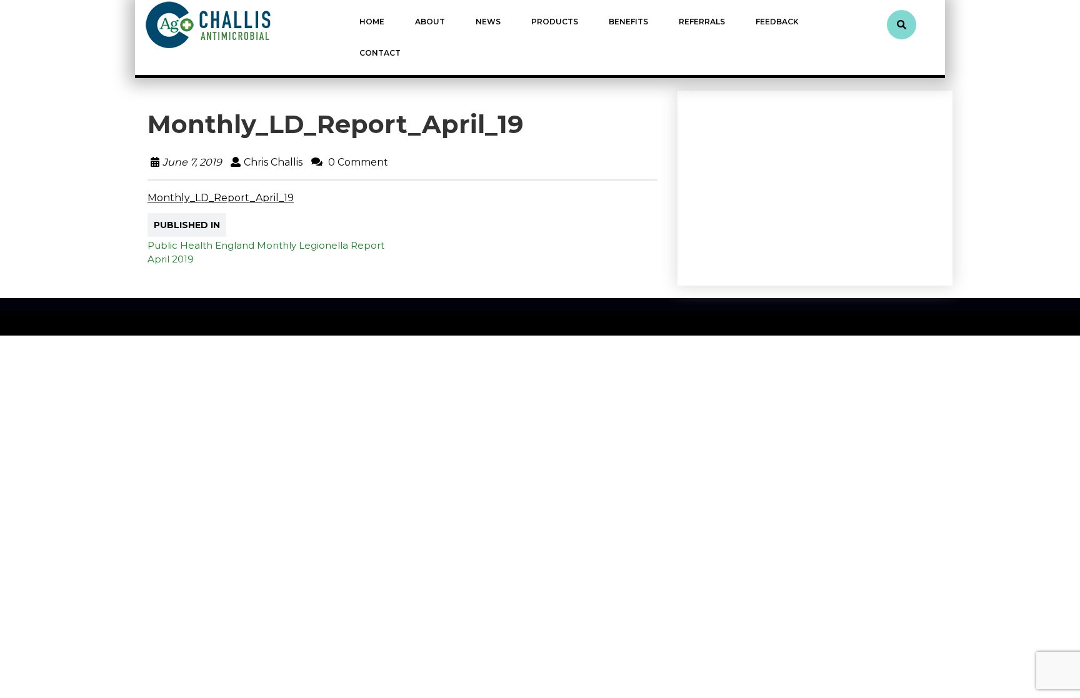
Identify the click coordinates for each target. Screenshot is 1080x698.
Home (371, 21)
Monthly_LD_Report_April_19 (221, 198)
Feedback (777, 21)
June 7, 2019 (192, 162)
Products (554, 21)
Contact (380, 52)
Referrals (702, 21)
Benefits (628, 21)
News (488, 21)
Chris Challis (273, 162)
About (430, 21)
